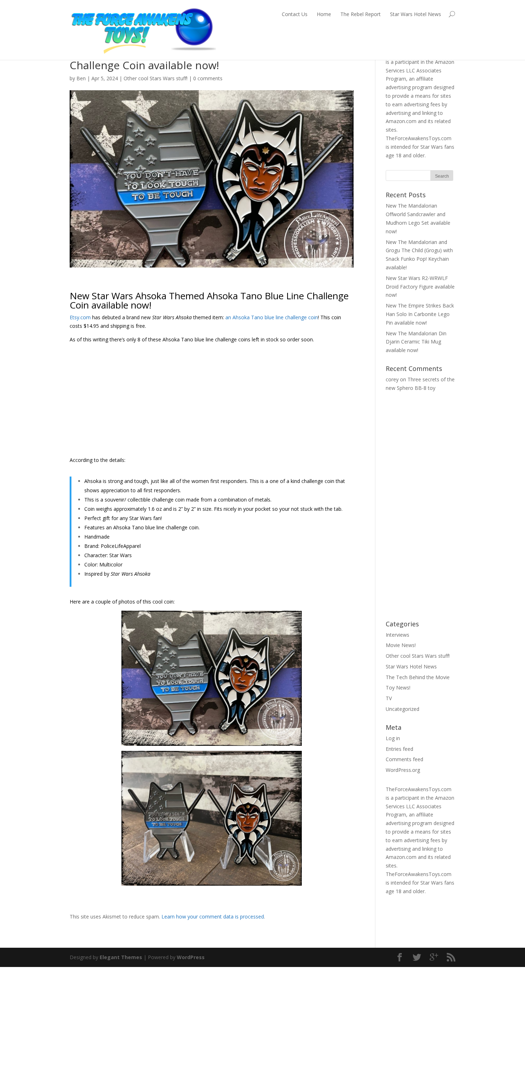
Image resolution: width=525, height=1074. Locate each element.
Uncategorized (402, 709)
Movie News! (401, 645)
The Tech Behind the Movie (418, 677)
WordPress (191, 957)
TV (389, 698)
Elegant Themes (121, 957)
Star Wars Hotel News (415, 14)
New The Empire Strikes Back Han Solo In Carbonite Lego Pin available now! (420, 314)
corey (392, 379)
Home (324, 14)
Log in (393, 738)
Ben (81, 78)
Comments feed (404, 759)
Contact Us (295, 14)
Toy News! (398, 687)
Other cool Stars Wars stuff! (156, 78)
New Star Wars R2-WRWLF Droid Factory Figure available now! (420, 287)
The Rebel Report (360, 14)
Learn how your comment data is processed (212, 916)
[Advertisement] (212, 402)
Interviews (397, 634)
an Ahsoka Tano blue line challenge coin (271, 317)
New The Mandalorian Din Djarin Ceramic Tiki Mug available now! (416, 342)
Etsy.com (80, 317)
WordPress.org (403, 770)
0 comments (207, 78)
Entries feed (399, 748)
